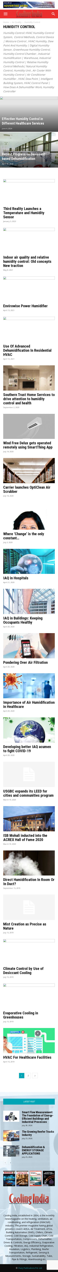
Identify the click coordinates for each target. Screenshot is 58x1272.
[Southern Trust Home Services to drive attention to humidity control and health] (29, 378)
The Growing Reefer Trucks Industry (38, 1133)
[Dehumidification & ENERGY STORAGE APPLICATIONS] (11, 1151)
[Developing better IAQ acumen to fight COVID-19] (29, 730)
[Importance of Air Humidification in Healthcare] (29, 685)
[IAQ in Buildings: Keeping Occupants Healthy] (29, 601)
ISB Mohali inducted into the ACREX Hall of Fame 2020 (25, 837)
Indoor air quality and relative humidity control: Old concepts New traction (27, 261)
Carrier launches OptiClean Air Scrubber (26, 489)
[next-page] (35, 1075)
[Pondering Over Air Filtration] (29, 645)
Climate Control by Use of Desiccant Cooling (23, 970)
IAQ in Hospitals (15, 578)
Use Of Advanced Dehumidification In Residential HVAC (27, 350)
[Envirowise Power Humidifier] (29, 289)
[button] (5, 14)
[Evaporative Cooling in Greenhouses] (29, 996)
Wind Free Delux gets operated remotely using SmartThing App (28, 445)
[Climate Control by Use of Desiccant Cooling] (29, 951)
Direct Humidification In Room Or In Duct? (28, 881)
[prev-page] (5, 1163)
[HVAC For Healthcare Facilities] (29, 1040)
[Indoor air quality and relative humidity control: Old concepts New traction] (29, 240)
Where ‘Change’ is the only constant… (23, 536)
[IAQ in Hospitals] (29, 561)
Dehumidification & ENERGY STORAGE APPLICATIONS (33, 1150)
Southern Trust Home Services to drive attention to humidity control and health (29, 398)
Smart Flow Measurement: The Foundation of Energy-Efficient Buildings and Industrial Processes (37, 1117)
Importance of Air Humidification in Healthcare (29, 704)
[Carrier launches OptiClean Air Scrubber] (29, 470)
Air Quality (16, 22)
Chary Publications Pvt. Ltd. (30, 1268)
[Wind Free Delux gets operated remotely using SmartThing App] (29, 426)
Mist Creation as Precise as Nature (24, 926)
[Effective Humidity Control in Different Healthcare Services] (29, 121)
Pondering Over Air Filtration (25, 662)
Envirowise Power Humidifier (25, 306)
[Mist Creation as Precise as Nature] (29, 907)
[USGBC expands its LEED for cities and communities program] (29, 774)
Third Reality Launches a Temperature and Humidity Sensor (23, 212)
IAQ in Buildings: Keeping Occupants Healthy (23, 620)
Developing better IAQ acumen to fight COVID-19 (27, 749)
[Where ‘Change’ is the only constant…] (29, 516)
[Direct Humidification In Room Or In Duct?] (29, 863)
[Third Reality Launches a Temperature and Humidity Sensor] (29, 192)
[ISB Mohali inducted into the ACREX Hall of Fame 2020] (29, 818)
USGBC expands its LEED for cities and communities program (28, 793)
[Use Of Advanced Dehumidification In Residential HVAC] (29, 329)
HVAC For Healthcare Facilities (27, 1057)
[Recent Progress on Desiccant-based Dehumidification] (29, 157)
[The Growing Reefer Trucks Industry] (11, 1135)
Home (6, 22)
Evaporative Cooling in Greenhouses (20, 1015)
